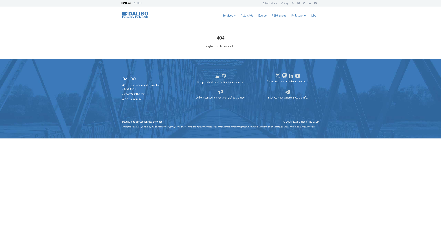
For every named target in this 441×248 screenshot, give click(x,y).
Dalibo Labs (271, 4)
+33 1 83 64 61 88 (132, 99)
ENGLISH (137, 3)
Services (228, 16)
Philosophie (298, 16)
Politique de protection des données (142, 122)
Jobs (313, 16)
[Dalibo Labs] (217, 76)
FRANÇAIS (126, 3)
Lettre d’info (300, 98)
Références (279, 16)
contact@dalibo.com (133, 94)
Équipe (262, 16)
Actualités (247, 16)
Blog (285, 4)
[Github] (224, 76)
